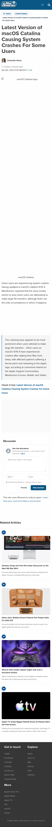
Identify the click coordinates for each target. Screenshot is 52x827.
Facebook (8, 757)
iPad (29, 770)
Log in (23, 454)
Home (8, 13)
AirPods (31, 774)
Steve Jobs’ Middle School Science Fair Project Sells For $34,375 (25, 619)
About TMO (9, 774)
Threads (7, 766)
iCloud (7, 812)
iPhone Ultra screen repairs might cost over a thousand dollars (22, 671)
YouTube (8, 762)
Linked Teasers (21, 13)
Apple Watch (9, 795)
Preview (24, 487)
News (30, 753)
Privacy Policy (10, 778)
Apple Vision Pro (11, 791)
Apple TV (8, 800)
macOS (7, 808)
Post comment (38, 487)
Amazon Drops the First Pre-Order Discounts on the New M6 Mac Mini (25, 567)
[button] (42, 5)
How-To (31, 757)
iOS (5, 804)
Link (30, 70)
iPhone (31, 766)
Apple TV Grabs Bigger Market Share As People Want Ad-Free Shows (26, 723)
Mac (29, 762)
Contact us (8, 770)
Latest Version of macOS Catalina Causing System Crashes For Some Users (25, 389)
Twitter (7, 753)
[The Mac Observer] (9, 5)
